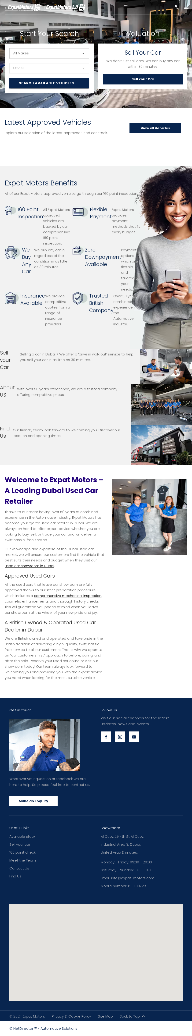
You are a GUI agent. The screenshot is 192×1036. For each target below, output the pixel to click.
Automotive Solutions (59, 1028)
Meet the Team (22, 860)
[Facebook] (106, 736)
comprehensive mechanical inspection (67, 595)
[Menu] (186, 7)
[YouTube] (134, 736)
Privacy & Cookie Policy (71, 1016)
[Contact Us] (176, 7)
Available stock (22, 836)
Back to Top (130, 1016)
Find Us (15, 876)
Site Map (105, 1016)
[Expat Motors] (45, 7)
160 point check (22, 852)
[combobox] (49, 53)
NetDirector (23, 1028)
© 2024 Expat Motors (27, 1016)
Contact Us (19, 868)
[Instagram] (120, 736)
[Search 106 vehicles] (49, 83)
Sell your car (19, 844)
